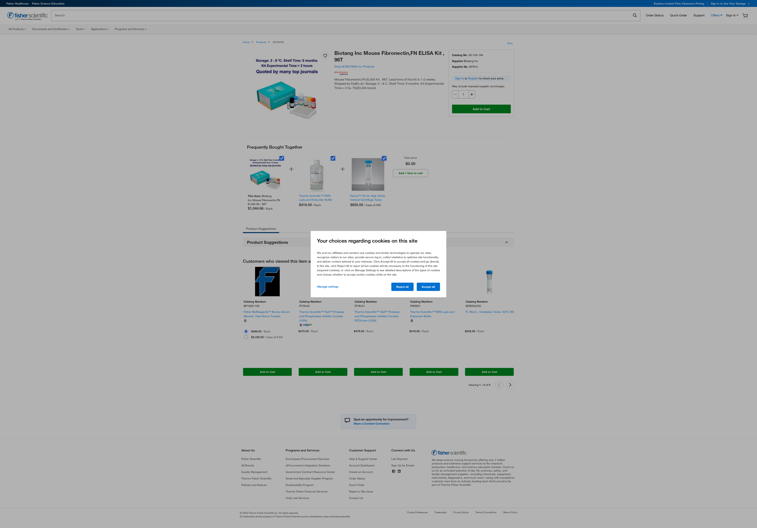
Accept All (428, 287)
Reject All (402, 287)
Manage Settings (327, 286)
